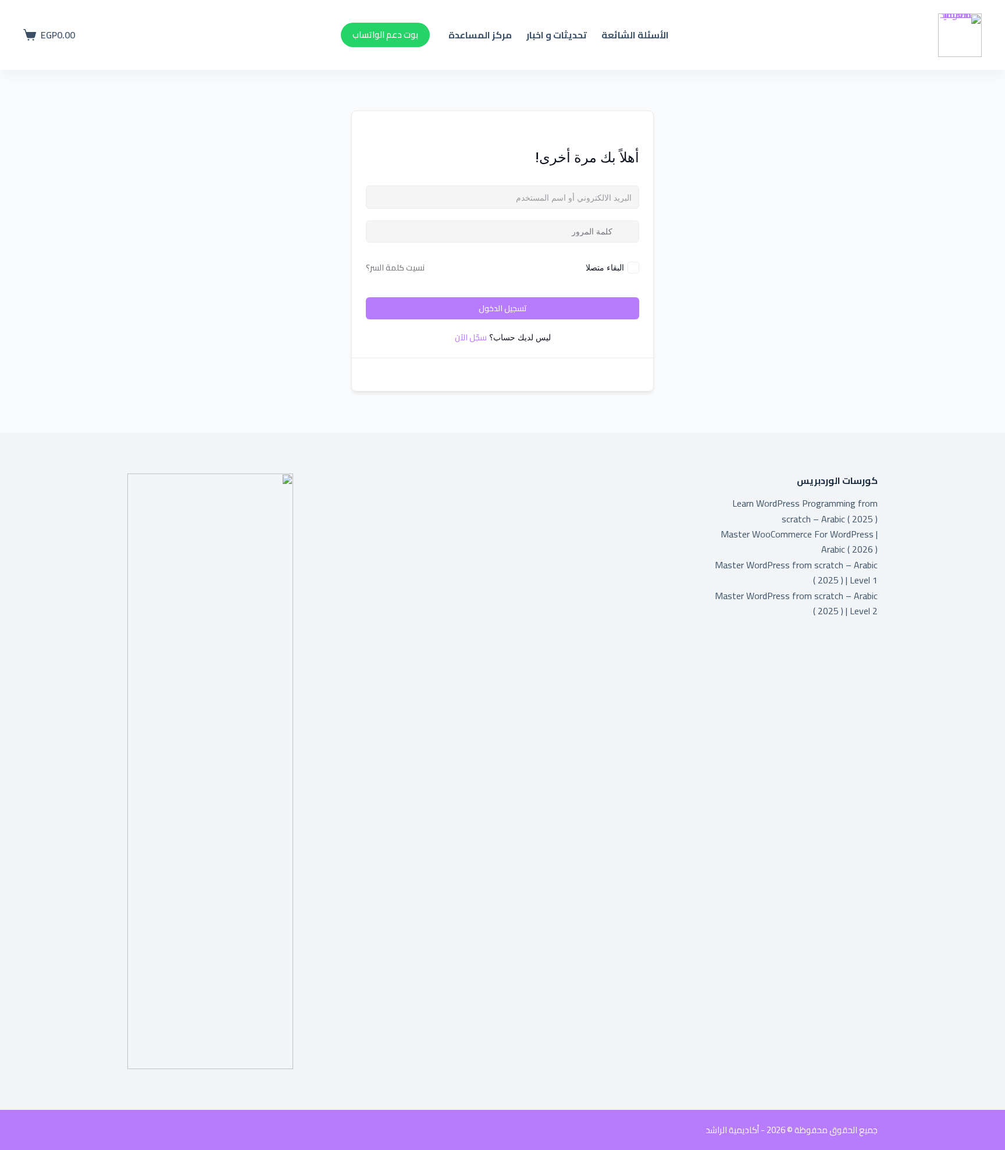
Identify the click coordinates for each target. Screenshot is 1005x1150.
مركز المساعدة (480, 35)
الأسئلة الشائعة (635, 35)
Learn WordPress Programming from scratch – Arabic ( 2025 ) (805, 510)
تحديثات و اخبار (556, 35)
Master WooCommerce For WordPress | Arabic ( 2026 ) (799, 541)
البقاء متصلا (605, 267)
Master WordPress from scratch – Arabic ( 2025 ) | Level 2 (796, 603)
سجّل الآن (471, 337)
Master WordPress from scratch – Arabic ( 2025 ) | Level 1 (796, 572)
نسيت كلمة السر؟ (395, 267)
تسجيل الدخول (503, 308)
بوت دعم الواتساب (385, 34)
